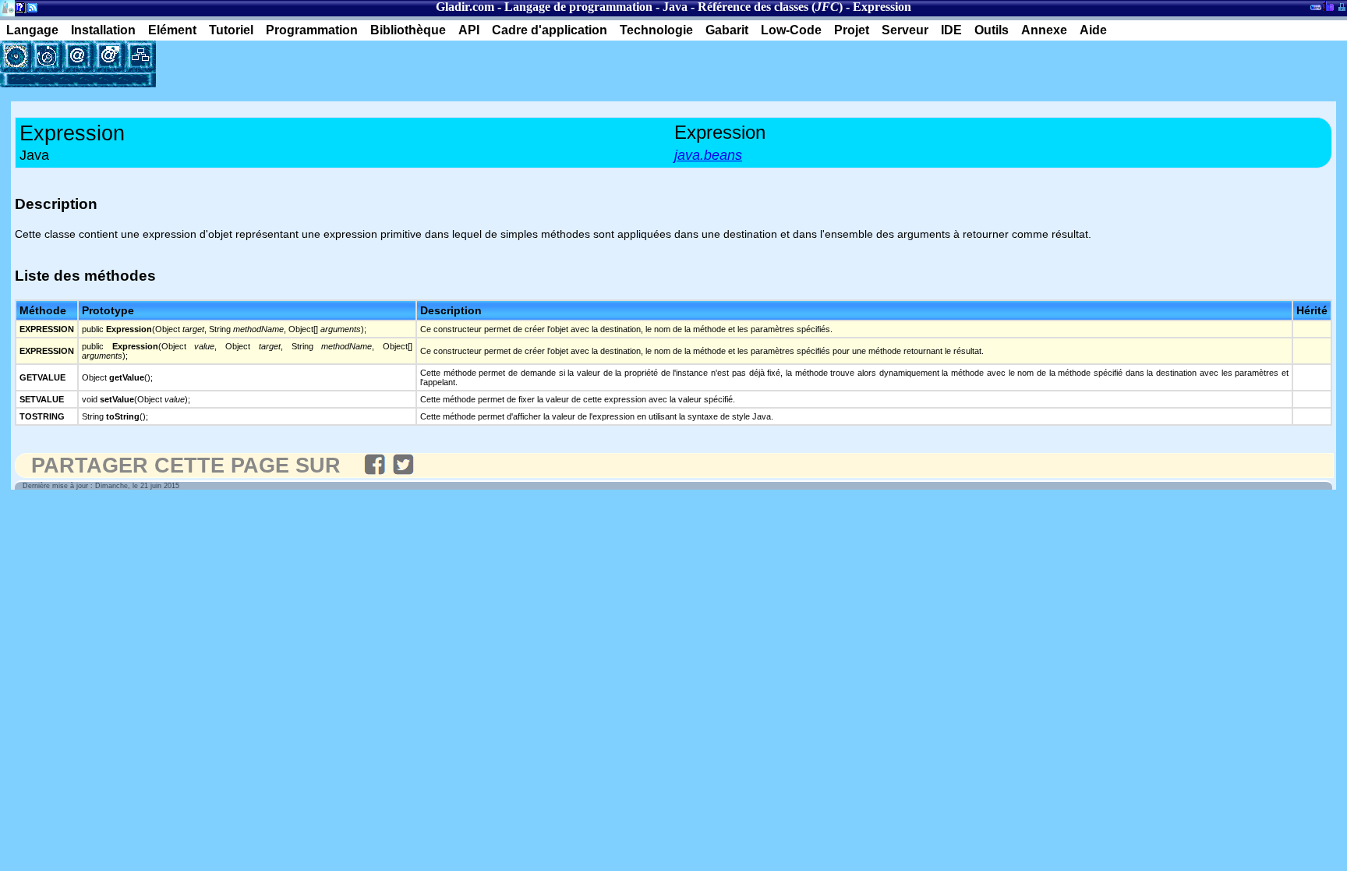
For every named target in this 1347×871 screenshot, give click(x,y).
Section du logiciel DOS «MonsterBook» (1316, 10)
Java (675, 6)
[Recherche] (46, 56)
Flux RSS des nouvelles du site (29, 10)
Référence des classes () (770, 6)
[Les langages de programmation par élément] (15, 56)
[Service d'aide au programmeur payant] (109, 56)
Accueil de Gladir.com (7, 6)
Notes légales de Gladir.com (17, 10)
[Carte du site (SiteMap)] (140, 56)
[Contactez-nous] (78, 56)
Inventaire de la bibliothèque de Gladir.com (1328, 5)
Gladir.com (465, 6)
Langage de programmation (578, 6)
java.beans (708, 155)
